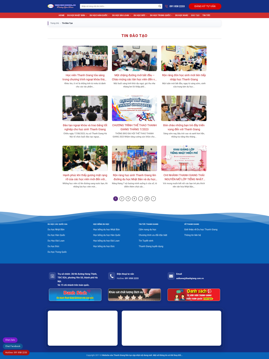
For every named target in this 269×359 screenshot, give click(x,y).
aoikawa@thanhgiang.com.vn (190, 278)
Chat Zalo (10, 340)
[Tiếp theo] (153, 198)
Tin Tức (206, 15)
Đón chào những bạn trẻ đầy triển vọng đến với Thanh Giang (184, 127)
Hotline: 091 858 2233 (16, 352)
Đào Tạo (195, 15)
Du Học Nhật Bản (76, 15)
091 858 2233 (177, 6)
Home (61, 15)
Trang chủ (54, 23)
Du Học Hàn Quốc (98, 15)
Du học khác (181, 15)
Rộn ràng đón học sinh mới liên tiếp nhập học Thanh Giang (184, 77)
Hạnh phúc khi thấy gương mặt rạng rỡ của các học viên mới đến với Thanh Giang (85, 177)
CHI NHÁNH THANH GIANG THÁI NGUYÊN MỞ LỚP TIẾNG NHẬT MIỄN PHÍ (184, 177)
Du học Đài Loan (120, 15)
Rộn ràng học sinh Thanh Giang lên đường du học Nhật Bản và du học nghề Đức (134, 177)
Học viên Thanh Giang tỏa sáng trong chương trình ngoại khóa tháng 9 (85, 77)
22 (147, 198)
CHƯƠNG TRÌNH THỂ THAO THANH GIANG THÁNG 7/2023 (134, 127)
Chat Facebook (12, 346)
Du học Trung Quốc (160, 15)
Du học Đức (139, 15)
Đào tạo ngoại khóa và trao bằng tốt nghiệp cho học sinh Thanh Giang (85, 127)
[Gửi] (159, 6)
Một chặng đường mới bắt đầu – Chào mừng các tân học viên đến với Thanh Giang (134, 77)
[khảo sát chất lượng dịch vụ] (134, 295)
